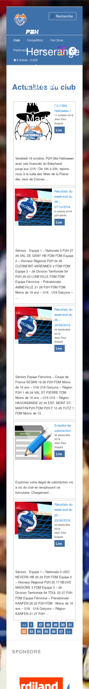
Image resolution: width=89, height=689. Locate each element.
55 (46, 631)
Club (16, 40)
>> (69, 631)
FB (72, 51)
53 (31, 631)
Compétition (35, 40)
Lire (59, 130)
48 (48, 624)
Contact (40, 50)
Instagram (61, 51)
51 (70, 624)
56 (53, 631)
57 (61, 631)
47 (40, 624)
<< (24, 624)
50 (63, 624)
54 (39, 631)
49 (55, 624)
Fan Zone (56, 40)
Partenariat (20, 50)
